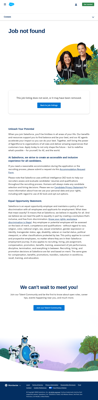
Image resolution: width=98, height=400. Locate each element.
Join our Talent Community (49, 308)
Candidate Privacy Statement (69, 187)
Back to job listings (48, 105)
